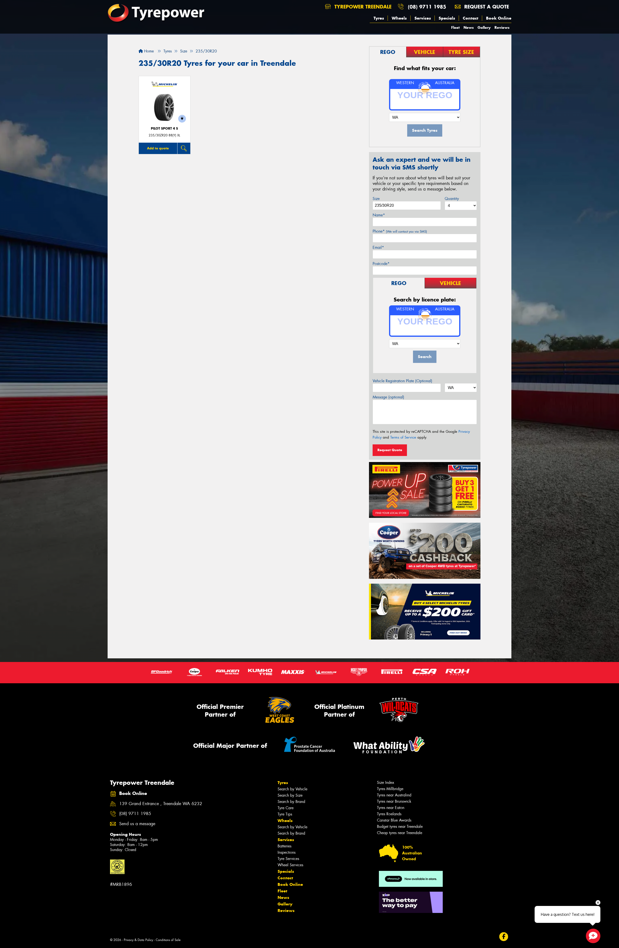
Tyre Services (288, 858)
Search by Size (290, 795)
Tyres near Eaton (390, 807)
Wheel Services (290, 864)
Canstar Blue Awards (394, 820)
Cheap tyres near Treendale (399, 832)
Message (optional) (388, 397)
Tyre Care (286, 807)
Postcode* (381, 263)
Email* (378, 247)
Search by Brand (291, 801)
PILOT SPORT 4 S (164, 128)
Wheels (399, 18)
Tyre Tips (285, 814)
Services (422, 18)
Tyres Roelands (389, 813)
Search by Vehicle (292, 789)
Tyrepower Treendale (362, 7)
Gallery (484, 27)
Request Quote (389, 450)
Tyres (379, 18)
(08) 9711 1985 (427, 7)
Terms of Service (403, 437)
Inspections (286, 852)
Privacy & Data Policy (138, 940)
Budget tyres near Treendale (400, 826)
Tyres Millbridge (390, 788)
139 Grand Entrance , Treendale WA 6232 (160, 804)
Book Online (498, 18)
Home (148, 51)
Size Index (385, 782)
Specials (447, 18)
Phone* (400, 231)
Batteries (284, 846)
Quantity (452, 198)
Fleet (455, 27)
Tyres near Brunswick (394, 801)
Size (376, 198)
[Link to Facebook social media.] (503, 936)
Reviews (501, 27)
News (469, 27)
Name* (379, 215)
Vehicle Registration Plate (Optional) (402, 380)
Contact (470, 18)
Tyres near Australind (394, 795)
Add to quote (158, 148)
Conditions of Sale (168, 940)
